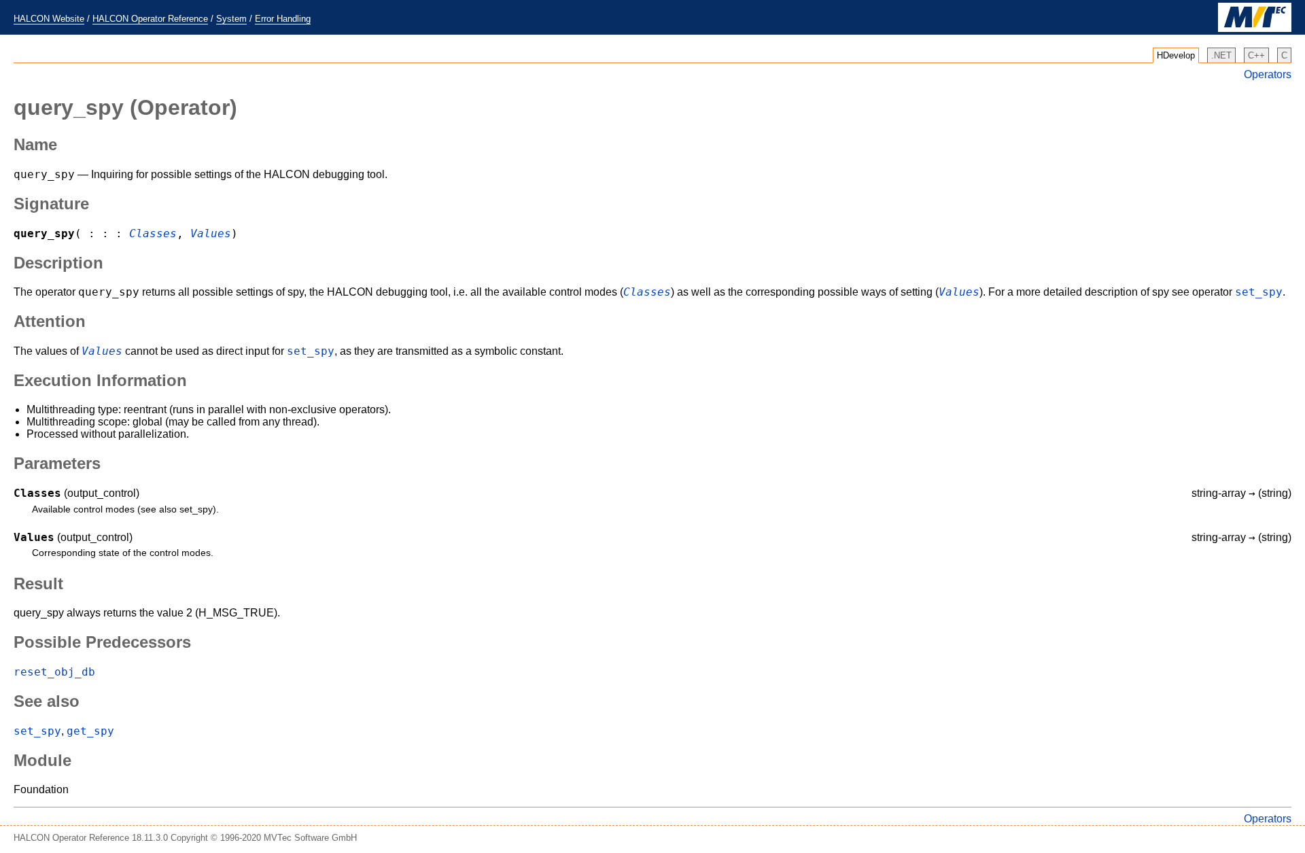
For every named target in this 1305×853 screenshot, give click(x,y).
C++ (1256, 55)
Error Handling (283, 19)
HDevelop (1176, 55)
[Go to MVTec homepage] (1254, 29)
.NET (1221, 55)
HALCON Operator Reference (150, 19)
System (231, 19)
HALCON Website (49, 19)
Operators (1267, 74)
